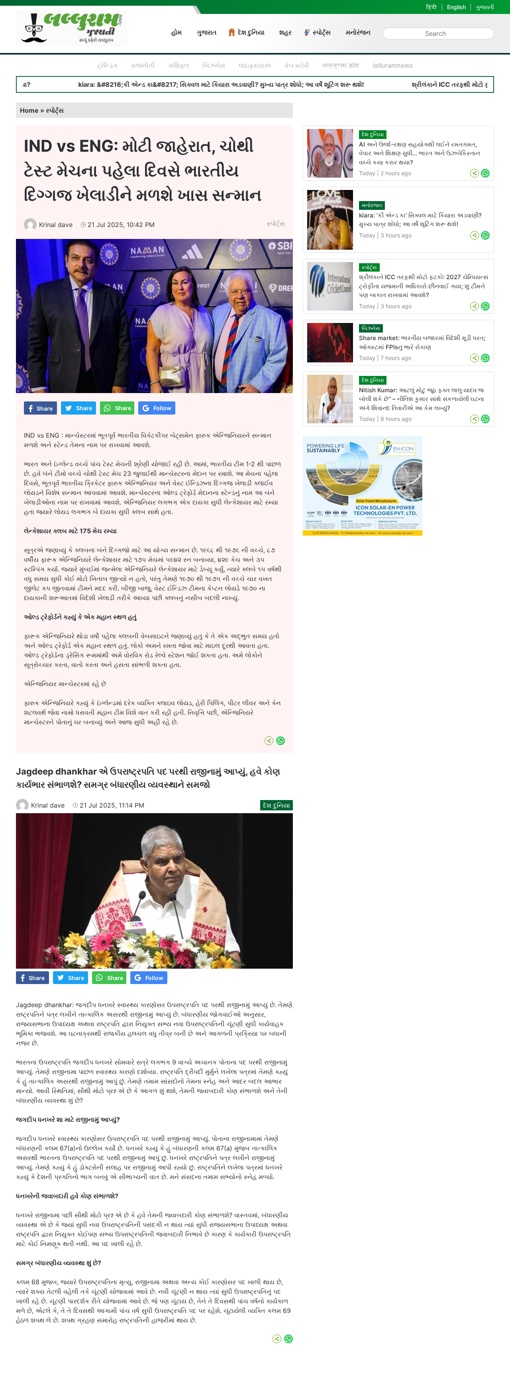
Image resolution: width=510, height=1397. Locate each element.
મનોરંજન (358, 32)
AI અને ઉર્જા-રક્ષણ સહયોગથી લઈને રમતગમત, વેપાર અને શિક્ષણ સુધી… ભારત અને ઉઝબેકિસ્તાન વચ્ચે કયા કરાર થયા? (419, 153)
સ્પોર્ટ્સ (322, 32)
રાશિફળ (179, 65)
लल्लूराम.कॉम (341, 65)
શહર (285, 32)
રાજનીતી (143, 65)
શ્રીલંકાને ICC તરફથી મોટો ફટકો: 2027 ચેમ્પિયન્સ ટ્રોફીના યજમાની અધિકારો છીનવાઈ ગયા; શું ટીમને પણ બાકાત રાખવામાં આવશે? (423, 286)
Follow (162, 408)
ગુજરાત (207, 32)
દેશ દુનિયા (251, 32)
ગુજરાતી (485, 7)
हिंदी (431, 7)
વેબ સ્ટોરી (296, 65)
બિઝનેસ (213, 65)
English (456, 7)
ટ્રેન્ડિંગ (107, 65)
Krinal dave (56, 225)
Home (29, 110)
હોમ (176, 32)
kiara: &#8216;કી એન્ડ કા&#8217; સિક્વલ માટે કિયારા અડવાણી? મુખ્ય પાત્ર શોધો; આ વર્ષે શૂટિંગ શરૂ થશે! (177, 84)
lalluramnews (393, 65)
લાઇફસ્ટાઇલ (255, 65)
